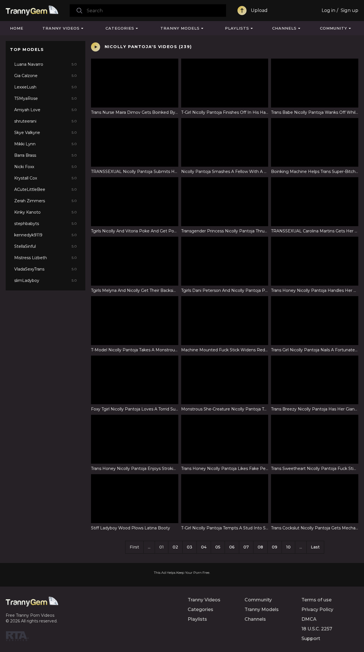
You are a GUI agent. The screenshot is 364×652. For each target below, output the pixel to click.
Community (333, 28)
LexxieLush (45, 87)
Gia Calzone (45, 75)
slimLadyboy (45, 280)
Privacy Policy (317, 609)
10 (288, 547)
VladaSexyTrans (45, 269)
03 (189, 547)
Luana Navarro (45, 64)
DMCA (309, 619)
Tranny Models (180, 28)
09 (274, 547)
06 (232, 547)
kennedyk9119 (45, 235)
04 (203, 547)
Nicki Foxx (45, 166)
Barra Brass (45, 155)
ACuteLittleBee (45, 189)
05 (217, 547)
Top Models (27, 49)
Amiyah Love (45, 109)
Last (315, 547)
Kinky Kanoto (45, 212)
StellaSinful (45, 246)
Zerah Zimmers (45, 200)
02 (175, 547)
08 (260, 547)
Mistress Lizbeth (45, 257)
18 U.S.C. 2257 (316, 629)
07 (246, 547)
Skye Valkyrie (45, 132)
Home (16, 28)
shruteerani (45, 121)
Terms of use (316, 600)
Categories (120, 28)
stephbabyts (45, 223)
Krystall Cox (45, 178)
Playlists (237, 28)
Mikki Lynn (45, 144)
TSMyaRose (45, 98)
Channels (284, 28)
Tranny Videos (61, 28)
